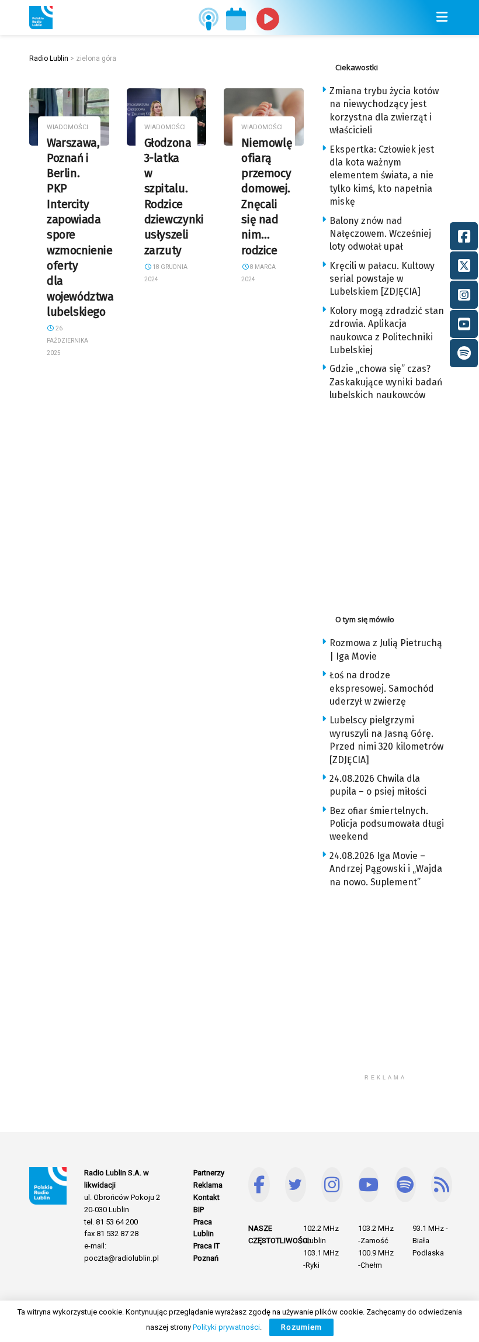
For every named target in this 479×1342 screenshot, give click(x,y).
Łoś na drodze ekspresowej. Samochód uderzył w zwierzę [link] (381, 688)
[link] (41, 17)
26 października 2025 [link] (67, 340)
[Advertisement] (400, 505)
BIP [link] (198, 1209)
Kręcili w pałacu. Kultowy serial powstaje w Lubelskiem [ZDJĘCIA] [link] (382, 279)
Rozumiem (301, 1327)
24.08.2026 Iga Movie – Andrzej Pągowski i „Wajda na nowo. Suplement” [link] (385, 869)
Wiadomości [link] (67, 127)
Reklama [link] (208, 1185)
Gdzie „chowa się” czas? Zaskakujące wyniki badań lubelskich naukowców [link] (385, 382)
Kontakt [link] (206, 1197)
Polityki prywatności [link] (226, 1327)
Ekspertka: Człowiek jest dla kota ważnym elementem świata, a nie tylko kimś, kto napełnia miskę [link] (381, 176)
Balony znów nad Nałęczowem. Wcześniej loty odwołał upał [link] (380, 234)
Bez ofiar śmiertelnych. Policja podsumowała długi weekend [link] (386, 824)
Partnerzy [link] (208, 1172)
